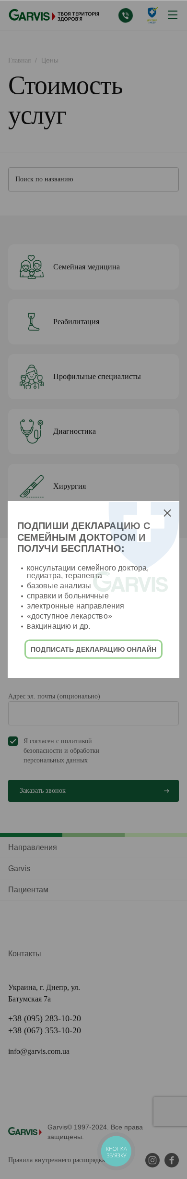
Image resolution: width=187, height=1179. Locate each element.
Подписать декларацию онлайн (93, 649)
